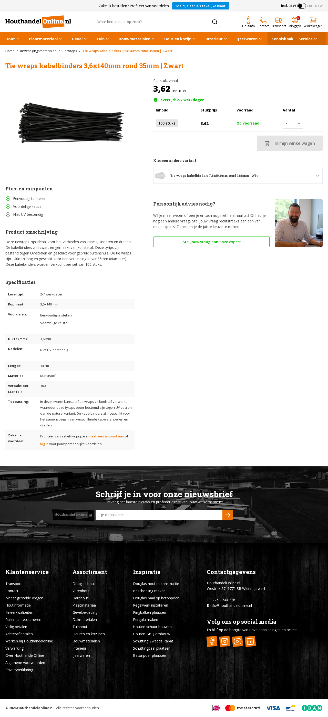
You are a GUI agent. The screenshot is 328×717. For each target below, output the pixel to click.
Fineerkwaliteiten (19, 612)
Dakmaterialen (85, 619)
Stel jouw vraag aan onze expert (211, 241)
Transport (13, 583)
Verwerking (14, 648)
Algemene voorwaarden (25, 662)
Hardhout (80, 598)
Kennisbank (282, 38)
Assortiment (90, 572)
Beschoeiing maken (149, 590)
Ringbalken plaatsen (149, 612)
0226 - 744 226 (222, 599)
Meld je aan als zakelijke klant (200, 6)
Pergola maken (145, 619)
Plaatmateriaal (43, 38)
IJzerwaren (247, 38)
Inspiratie (146, 572)
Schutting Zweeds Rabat (153, 641)
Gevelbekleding (85, 612)
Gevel (77, 38)
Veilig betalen (16, 626)
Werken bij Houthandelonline (29, 641)
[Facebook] (212, 641)
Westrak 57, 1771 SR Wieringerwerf (236, 588)
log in (44, 444)
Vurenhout (81, 590)
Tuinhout (80, 626)
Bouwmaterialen (134, 38)
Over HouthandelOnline (24, 655)
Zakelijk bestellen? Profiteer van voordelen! (134, 5)
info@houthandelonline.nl (231, 605)
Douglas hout (84, 583)
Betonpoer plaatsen (149, 655)
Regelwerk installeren (150, 605)
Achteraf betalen (19, 633)
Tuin (100, 38)
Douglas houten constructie (156, 583)
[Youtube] (237, 641)
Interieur (214, 38)
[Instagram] (224, 641)
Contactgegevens (231, 572)
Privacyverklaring (19, 669)
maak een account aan (106, 436)
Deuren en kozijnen (89, 633)
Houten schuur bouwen (152, 626)
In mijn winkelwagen (295, 143)
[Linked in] (250, 641)
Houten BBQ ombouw (151, 633)
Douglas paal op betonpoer (156, 598)
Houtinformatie (18, 605)
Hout (10, 38)
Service (306, 38)
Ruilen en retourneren (23, 619)
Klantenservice (27, 572)
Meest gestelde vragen (24, 598)
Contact (11, 590)
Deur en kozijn (177, 38)
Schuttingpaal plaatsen (151, 648)
